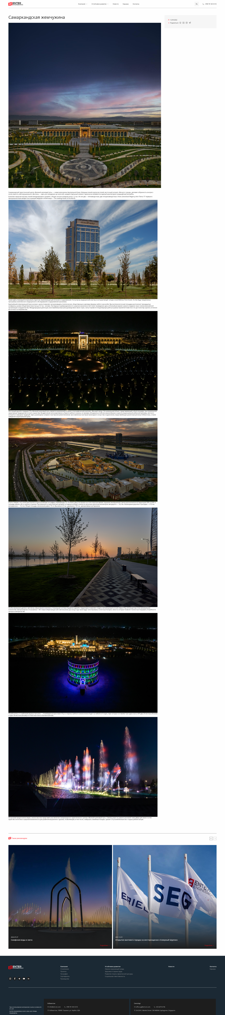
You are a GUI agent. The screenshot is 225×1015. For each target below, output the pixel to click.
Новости (116, 4)
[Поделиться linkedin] (183, 22)
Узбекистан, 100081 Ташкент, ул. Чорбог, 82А (64, 1010)
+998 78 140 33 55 (211, 4)
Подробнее (104, 945)
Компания (81, 4)
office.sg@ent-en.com (143, 1007)
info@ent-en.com (55, 1007)
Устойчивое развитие (99, 4)
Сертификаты (65, 976)
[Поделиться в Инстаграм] (187, 22)
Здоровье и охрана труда (113, 971)
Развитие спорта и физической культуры (119, 974)
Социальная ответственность (115, 976)
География (64, 974)
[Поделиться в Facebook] (180, 22)
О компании (64, 969)
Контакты (136, 4)
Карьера (126, 4)
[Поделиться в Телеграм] (190, 22)
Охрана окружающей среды (114, 969)
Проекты (63, 971)
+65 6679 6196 (160, 1007)
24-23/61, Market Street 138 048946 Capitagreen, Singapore (155, 1010)
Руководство (64, 979)
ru (197, 4)
